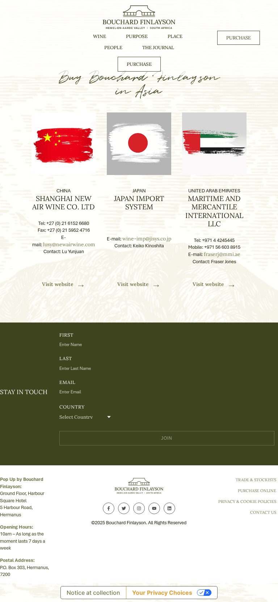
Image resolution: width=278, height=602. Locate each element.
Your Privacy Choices (162, 592)
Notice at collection (93, 592)
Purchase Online (257, 490)
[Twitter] (124, 508)
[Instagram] (139, 508)
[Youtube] (154, 508)
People (113, 47)
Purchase (139, 64)
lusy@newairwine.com (69, 244)
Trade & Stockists (256, 479)
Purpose (137, 36)
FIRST (66, 335)
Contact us (263, 512)
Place (175, 36)
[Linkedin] (169, 508)
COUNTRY (72, 407)
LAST (65, 358)
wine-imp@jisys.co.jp (146, 238)
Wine (99, 36)
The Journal (158, 47)
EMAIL (67, 382)
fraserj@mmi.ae (222, 254)
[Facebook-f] (108, 508)
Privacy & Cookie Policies (247, 501)
